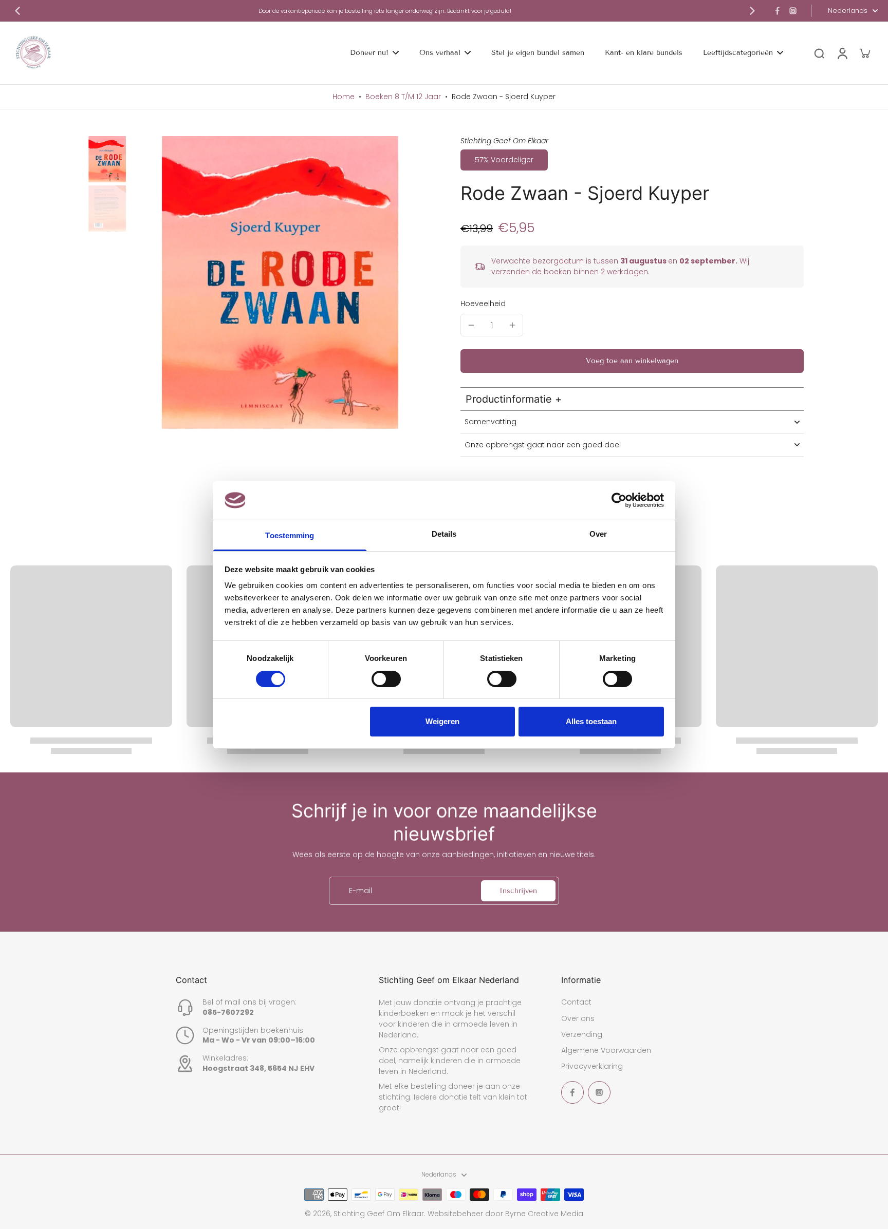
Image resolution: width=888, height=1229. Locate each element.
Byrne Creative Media (544, 1213)
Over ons (578, 1019)
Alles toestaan (591, 721)
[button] (632, 361)
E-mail (360, 891)
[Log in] (841, 53)
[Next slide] (752, 11)
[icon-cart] (864, 53)
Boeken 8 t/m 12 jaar (403, 96)
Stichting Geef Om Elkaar (379, 1213)
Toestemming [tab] (289, 535)
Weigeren (442, 721)
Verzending (581, 1034)
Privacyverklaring (592, 1066)
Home (343, 96)
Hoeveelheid (483, 303)
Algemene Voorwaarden (606, 1050)
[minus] (471, 325)
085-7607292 (228, 1012)
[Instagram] (793, 11)
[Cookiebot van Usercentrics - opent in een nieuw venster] (619, 500)
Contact (576, 1002)
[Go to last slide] (17, 11)
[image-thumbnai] (107, 159)
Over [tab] (598, 534)
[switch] (386, 679)
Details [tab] (444, 534)
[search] (819, 53)
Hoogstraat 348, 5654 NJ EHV (258, 1068)
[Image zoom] (281, 282)
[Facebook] (777, 11)
